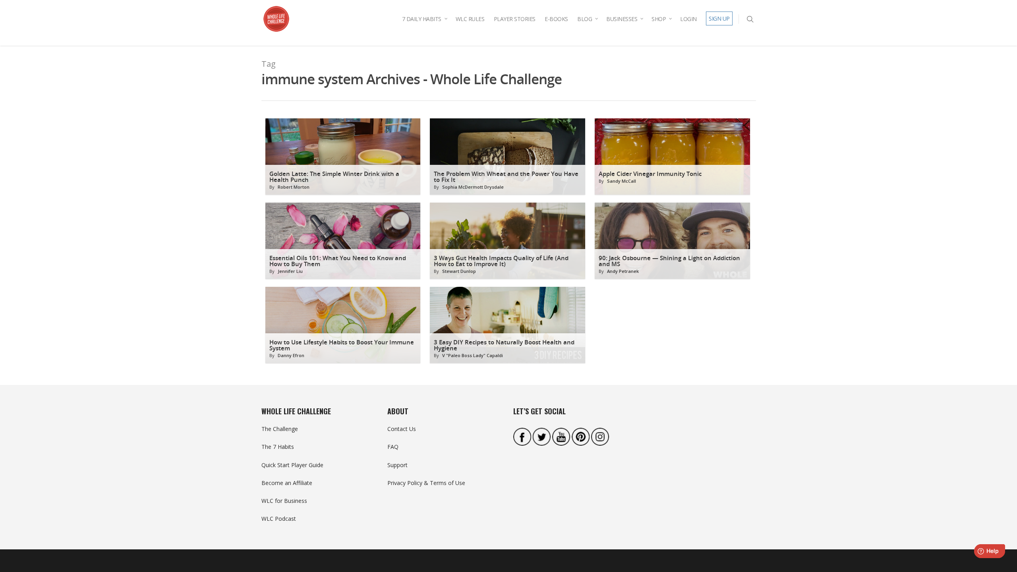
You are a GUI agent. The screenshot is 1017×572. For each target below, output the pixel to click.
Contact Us (401, 429)
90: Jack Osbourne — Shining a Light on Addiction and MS (669, 261)
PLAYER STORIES (515, 19)
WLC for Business (284, 500)
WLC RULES (470, 19)
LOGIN (688, 19)
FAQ (392, 446)
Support (397, 465)
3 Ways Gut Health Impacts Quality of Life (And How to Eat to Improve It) (501, 261)
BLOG (584, 19)
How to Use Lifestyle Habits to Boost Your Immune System (341, 345)
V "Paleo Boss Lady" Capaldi (472, 355)
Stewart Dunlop (459, 271)
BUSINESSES (621, 19)
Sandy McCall (621, 181)
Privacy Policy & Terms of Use (426, 483)
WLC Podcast (278, 518)
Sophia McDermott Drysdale (473, 187)
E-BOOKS (556, 19)
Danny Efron (291, 355)
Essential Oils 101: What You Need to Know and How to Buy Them (337, 261)
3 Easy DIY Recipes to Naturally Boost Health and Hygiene (504, 345)
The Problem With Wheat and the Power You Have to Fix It (506, 177)
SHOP (659, 19)
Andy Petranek (623, 271)
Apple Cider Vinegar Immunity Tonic (650, 174)
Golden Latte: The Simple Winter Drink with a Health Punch (334, 177)
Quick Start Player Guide (292, 465)
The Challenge (279, 429)
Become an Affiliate (286, 483)
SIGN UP (719, 18)
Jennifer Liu (290, 271)
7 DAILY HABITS (421, 19)
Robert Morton (293, 187)
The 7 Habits (277, 446)
